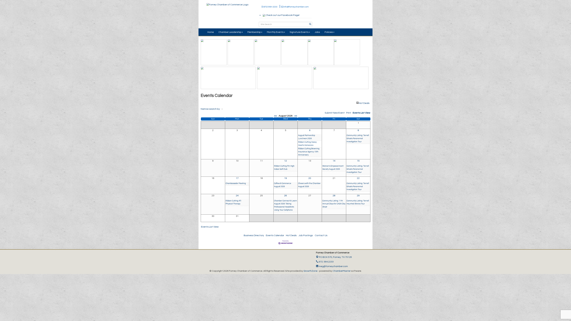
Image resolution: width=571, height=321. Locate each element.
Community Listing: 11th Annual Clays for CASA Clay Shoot (333, 204)
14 (334, 161)
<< (275, 116)
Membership (254, 32)
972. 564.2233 (326, 262)
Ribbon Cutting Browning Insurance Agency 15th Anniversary (308, 152)
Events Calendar (275, 235)
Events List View (361, 113)
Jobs (317, 32)
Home (210, 32)
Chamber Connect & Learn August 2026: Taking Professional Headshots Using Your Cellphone (285, 205)
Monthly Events (275, 32)
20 (309, 178)
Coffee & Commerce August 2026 (282, 185)
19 (285, 178)
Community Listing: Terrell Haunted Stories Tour (358, 202)
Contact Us (321, 235)
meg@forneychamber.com (333, 266)
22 (358, 178)
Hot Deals (364, 103)
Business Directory (254, 235)
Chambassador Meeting (236, 183)
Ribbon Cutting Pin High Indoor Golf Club (284, 167)
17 (237, 178)
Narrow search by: (210, 109)
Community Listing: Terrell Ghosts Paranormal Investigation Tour (358, 138)
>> (295, 116)
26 (285, 195)
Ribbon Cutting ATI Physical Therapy (233, 202)
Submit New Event (335, 113)
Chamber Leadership (229, 32)
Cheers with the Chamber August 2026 (309, 185)
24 (237, 195)
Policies (329, 32)
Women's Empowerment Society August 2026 (332, 167)
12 (285, 161)
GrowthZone (310, 271)
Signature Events (299, 32)
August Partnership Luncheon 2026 (306, 137)
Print (348, 113)
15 (358, 161)
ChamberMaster (342, 271)
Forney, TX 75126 (335, 257)
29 (358, 195)
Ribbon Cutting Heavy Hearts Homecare (307, 143)
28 (334, 195)
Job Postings (306, 235)
